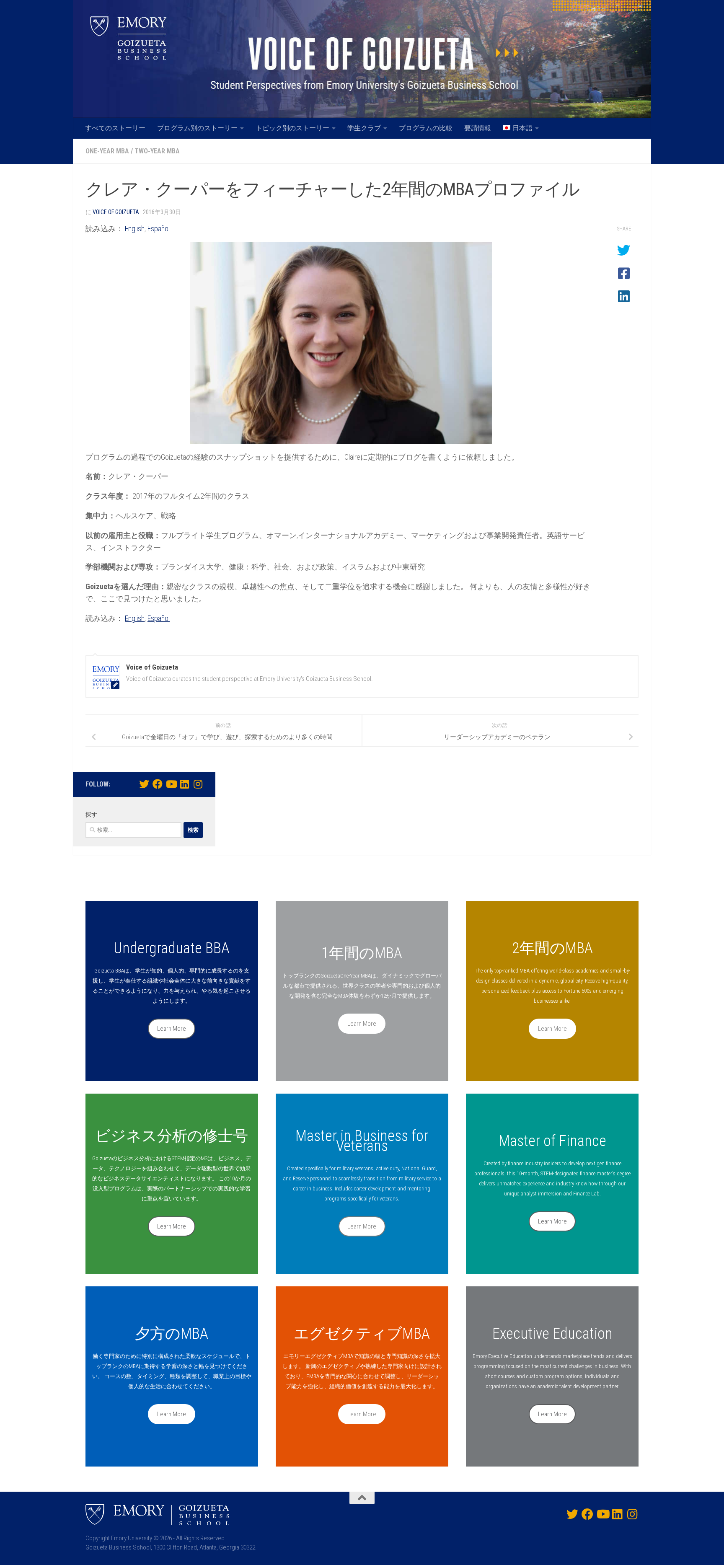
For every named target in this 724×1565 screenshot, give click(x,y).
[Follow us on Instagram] (198, 784)
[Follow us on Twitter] (144, 784)
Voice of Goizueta (116, 212)
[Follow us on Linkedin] (184, 784)
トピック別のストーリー (292, 128)
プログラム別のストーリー (197, 128)
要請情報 (477, 128)
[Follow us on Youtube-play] (171, 784)
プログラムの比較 (425, 128)
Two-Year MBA (157, 151)
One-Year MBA (107, 151)
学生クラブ (364, 128)
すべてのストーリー (115, 128)
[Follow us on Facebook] (158, 784)
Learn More (171, 1028)
